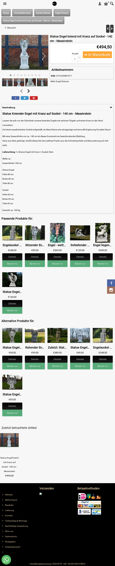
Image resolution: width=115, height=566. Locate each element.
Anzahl (75, 53)
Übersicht (11, 28)
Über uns (9, 531)
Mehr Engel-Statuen (60, 81)
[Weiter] (112, 29)
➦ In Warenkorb (97, 55)
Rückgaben (10, 541)
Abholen (9, 494)
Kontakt (9, 515)
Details (12, 256)
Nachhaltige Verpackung (16, 526)
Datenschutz (11, 536)
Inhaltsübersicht (12, 547)
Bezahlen (9, 505)
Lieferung (9, 510)
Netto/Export (11, 500)
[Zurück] (107, 29)
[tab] (57, 107)
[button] (10, 75)
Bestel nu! (12, 263)
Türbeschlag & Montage (16, 521)
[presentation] (6, 56)
